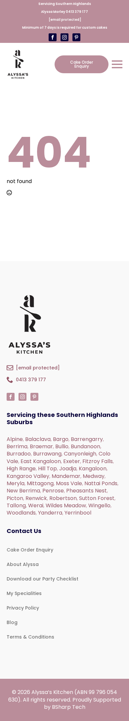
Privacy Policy (23, 608)
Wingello (99, 505)
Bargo (60, 439)
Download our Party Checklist (42, 579)
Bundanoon (85, 446)
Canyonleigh (80, 453)
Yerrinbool (77, 513)
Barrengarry (87, 439)
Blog (12, 622)
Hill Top (47, 468)
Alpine (15, 439)
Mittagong (40, 483)
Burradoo (19, 453)
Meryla (15, 483)
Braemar (41, 446)
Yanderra (50, 513)
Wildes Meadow (66, 505)
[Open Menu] (117, 64)
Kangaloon (93, 468)
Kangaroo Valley (28, 476)
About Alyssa (23, 564)
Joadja (67, 468)
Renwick (36, 498)
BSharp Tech (68, 707)
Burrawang (47, 453)
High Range (21, 468)
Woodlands (21, 513)
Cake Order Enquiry (30, 550)
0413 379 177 (77, 11)
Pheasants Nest (86, 490)
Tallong (16, 505)
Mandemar (66, 476)
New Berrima (23, 490)
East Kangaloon (41, 461)
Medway (94, 476)
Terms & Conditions (30, 637)
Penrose (53, 490)
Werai (35, 505)
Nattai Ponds (100, 483)
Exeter (71, 461)
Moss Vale (69, 483)
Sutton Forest (96, 498)
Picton (15, 498)
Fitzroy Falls (97, 461)
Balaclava (38, 439)
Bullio (61, 446)
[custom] (64, 37)
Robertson (63, 498)
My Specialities (24, 593)
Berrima (17, 446)
